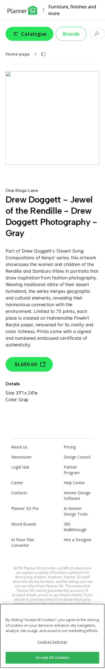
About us (19, 447)
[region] (52, 636)
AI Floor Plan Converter (22, 542)
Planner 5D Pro (25, 508)
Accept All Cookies (52, 657)
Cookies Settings (52, 641)
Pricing (70, 447)
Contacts (19, 492)
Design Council (77, 457)
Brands (71, 33)
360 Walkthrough (75, 526)
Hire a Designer (78, 539)
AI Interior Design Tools (76, 511)
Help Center (74, 482)
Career (17, 482)
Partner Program (72, 469)
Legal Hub (20, 467)
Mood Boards (23, 524)
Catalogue (34, 33)
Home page (18, 54)
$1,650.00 (26, 364)
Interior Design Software (77, 495)
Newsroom (21, 457)
